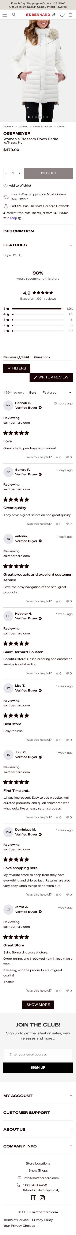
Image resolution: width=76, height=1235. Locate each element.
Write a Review (55, 378)
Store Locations (38, 1163)
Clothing (23, 126)
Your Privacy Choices (19, 1226)
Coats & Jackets (42, 126)
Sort (33, 392)
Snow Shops (38, 1170)
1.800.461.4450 (35, 1185)
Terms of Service (16, 1220)
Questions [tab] (42, 358)
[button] (38, 308)
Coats (60, 126)
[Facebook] (33, 1197)
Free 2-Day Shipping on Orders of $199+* (38, 3)
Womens (8, 126)
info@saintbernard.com (41, 1178)
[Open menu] (4, 14)
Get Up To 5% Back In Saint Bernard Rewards (38, 6)
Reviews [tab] (16, 358)
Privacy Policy (42, 1220)
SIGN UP (38, 1067)
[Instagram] (42, 1197)
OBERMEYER (16, 133)
